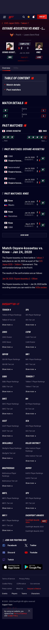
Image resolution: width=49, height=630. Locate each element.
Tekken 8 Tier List (8, 320)
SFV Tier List (30, 503)
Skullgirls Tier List (8, 453)
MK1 (28, 354)
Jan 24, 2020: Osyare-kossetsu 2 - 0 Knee (19, 279)
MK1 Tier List (30, 364)
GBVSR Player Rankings (11, 359)
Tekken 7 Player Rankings (35, 382)
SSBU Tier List (7, 387)
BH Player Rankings (33, 404)
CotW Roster (30, 342)
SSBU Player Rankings (10, 382)
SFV (27, 493)
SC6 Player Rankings (33, 426)
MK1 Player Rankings (33, 359)
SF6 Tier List (30, 320)
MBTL (4, 493)
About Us (19, 589)
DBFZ (4, 398)
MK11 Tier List (7, 525)
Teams (24, 594)
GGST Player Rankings (10, 426)
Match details (13, 85)
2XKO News (6, 342)
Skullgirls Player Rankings (12, 448)
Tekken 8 (6, 309)
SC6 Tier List (30, 431)
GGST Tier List (7, 431)
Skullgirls (7, 443)
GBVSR (5, 354)
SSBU (4, 376)
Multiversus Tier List (9, 481)
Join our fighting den (15, 540)
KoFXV (28, 468)
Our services (35, 584)
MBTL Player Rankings (10, 498)
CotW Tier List (31, 337)
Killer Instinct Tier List (34, 456)
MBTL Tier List (7, 503)
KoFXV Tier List (31, 478)
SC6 (27, 421)
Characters (35, 594)
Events (4, 594)
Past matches (14, 89)
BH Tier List (30, 409)
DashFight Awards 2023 (35, 527)
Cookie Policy (7, 584)
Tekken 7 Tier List (32, 387)
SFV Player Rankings (33, 498)
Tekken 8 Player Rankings (11, 315)
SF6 (27, 309)
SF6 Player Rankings (33, 315)
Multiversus (8, 468)
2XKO (4, 332)
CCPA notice (21, 584)
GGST (4, 421)
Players (14, 594)
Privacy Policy (24, 579)
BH (27, 398)
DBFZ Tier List (7, 409)
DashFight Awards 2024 (32, 521)
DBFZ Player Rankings (10, 404)
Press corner (7, 589)
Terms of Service (8, 579)
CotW (28, 332)
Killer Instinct (33, 443)
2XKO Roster (7, 337)
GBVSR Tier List (8, 364)
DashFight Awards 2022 (35, 531)
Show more (6, 325)
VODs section (41, 287)
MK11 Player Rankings (10, 520)
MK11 (4, 515)
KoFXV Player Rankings (34, 473)
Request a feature (34, 589)
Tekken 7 (40, 258)
